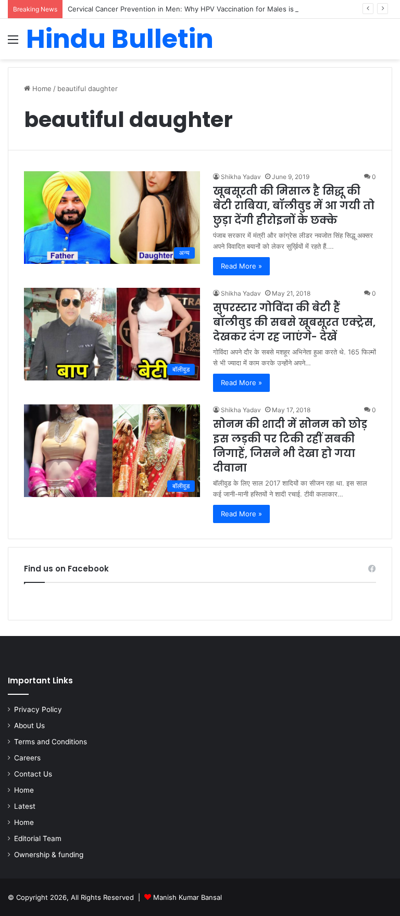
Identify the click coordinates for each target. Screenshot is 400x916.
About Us (29, 725)
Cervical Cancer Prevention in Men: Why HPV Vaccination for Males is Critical (193, 9)
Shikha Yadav (241, 177)
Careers (27, 758)
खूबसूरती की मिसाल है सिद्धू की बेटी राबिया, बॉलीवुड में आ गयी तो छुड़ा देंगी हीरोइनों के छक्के (293, 205)
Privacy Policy (38, 709)
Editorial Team (37, 838)
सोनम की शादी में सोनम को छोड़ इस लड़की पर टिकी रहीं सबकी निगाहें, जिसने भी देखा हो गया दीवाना (290, 446)
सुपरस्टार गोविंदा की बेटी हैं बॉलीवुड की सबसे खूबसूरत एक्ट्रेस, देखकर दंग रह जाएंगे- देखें (294, 322)
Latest (24, 806)
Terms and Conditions (50, 741)
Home (41, 88)
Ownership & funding (48, 854)
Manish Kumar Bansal (187, 897)
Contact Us (33, 774)
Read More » (241, 266)
